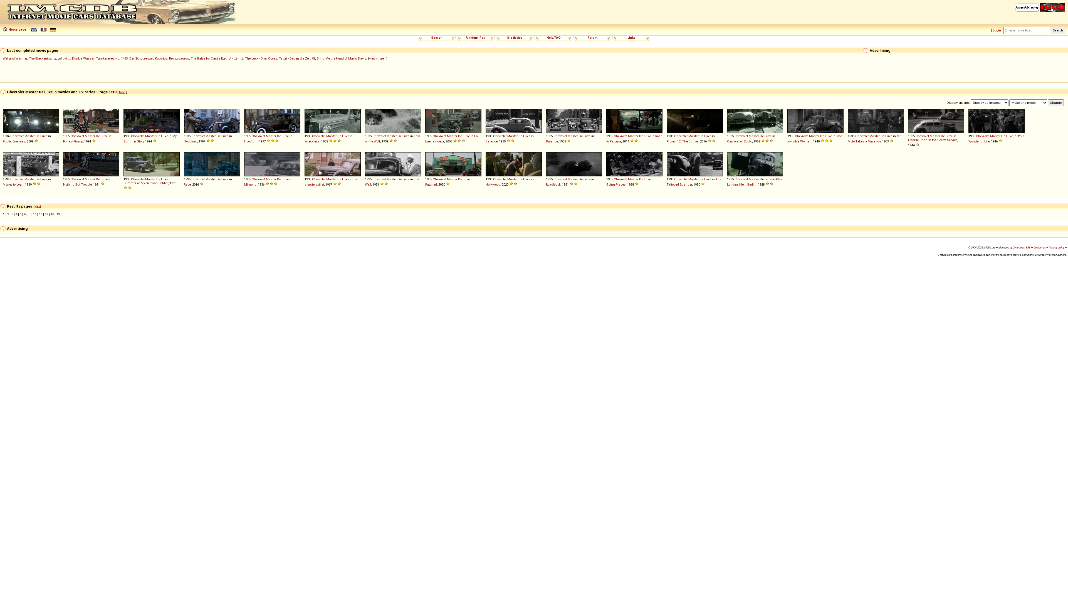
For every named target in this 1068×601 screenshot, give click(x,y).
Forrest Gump (73, 141)
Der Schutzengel (141, 58)
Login (997, 30)
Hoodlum (190, 141)
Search (436, 38)
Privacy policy (1056, 247)
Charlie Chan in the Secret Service (932, 140)
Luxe (43, 136)
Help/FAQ (554, 38)
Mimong (250, 184)
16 (40, 214)
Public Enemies (14, 141)
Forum (592, 38)
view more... (377, 58)
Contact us (1040, 247)
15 (34, 214)
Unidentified (475, 38)
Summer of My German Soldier (145, 183)
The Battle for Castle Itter (208, 58)
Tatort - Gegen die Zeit (294, 58)
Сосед (272, 58)
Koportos (161, 58)
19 (58, 214)
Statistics (514, 38)
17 (46, 214)
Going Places (616, 184)
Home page (17, 29)
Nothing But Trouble (77, 184)
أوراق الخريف (61, 58)
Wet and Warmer (15, 58)
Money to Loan (13, 184)
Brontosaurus (179, 58)
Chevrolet (17, 136)
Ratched (431, 184)
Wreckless (312, 141)
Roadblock (553, 184)
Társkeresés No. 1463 (112, 58)
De (37, 136)
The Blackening (40, 58)
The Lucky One (255, 58)
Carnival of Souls (739, 141)
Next (122, 92)
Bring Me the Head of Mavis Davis (341, 58)
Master (29, 136)
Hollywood (493, 184)
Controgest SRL (1021, 247)
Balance (492, 141)
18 (52, 214)
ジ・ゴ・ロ (235, 58)
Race (187, 184)
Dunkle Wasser (83, 58)
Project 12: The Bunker (683, 141)
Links (631, 38)
